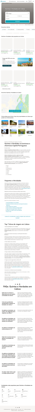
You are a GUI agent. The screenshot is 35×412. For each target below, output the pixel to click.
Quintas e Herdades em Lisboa (29, 24)
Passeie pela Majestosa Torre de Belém (12, 202)
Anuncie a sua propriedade (20, 1)
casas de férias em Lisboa (26, 188)
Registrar (30, 1)
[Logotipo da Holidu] (5, 1)
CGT (22, 409)
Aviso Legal (19, 409)
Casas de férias (13, 24)
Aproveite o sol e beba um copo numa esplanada (14, 210)
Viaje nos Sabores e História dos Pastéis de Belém (14, 207)
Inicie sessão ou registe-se (7, 65)
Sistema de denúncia (21, 410)
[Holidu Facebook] (19, 407)
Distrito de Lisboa (21, 24)
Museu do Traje (8, 211)
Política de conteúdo (14, 410)
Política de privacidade (27, 409)
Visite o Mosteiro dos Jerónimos (11, 206)
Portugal (17, 24)
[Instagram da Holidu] (16, 407)
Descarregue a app (13, 1)
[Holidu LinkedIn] (17, 407)
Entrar (26, 1)
